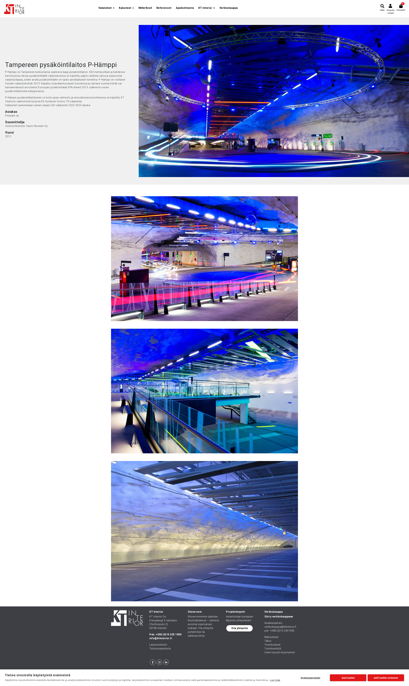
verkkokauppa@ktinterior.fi (280, 626)
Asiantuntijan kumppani (239, 616)
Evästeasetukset (310, 677)
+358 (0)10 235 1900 (168, 634)
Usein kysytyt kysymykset (279, 652)
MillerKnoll (145, 7)
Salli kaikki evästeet (386, 677)
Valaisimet (105, 7)
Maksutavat (271, 637)
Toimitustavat (272, 644)
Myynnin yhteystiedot (238, 620)
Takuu (267, 640)
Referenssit (164, 7)
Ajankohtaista (185, 7)
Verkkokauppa (229, 7)
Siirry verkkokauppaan (278, 616)
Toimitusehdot (272, 648)
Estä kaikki (348, 677)
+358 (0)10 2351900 (282, 630)
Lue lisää (275, 680)
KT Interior (205, 7)
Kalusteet (125, 7)
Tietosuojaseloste (160, 648)
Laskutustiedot (158, 644)
